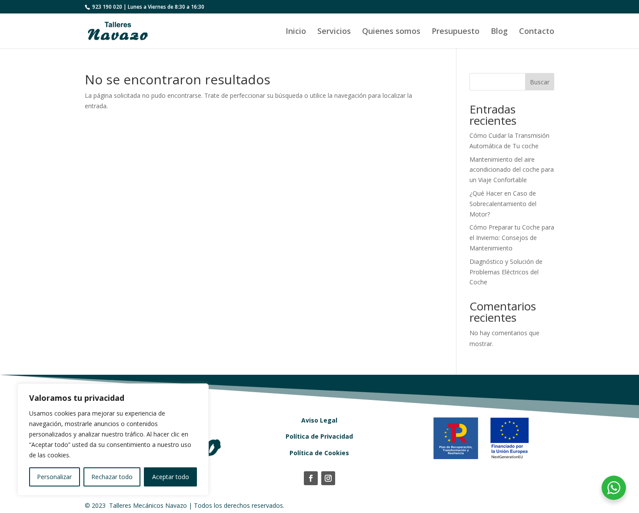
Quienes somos (391, 32)
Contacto (536, 32)
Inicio (296, 32)
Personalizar (54, 477)
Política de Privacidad (319, 436)
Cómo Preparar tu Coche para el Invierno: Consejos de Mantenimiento (511, 237)
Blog (499, 32)
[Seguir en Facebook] (311, 478)
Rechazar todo (112, 477)
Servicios (334, 32)
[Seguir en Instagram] (328, 478)
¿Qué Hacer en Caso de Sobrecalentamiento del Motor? (502, 203)
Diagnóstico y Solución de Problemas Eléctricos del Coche (505, 271)
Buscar (539, 82)
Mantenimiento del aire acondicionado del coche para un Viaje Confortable (511, 169)
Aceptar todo (170, 477)
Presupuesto (455, 32)
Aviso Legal (319, 420)
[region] (113, 439)
